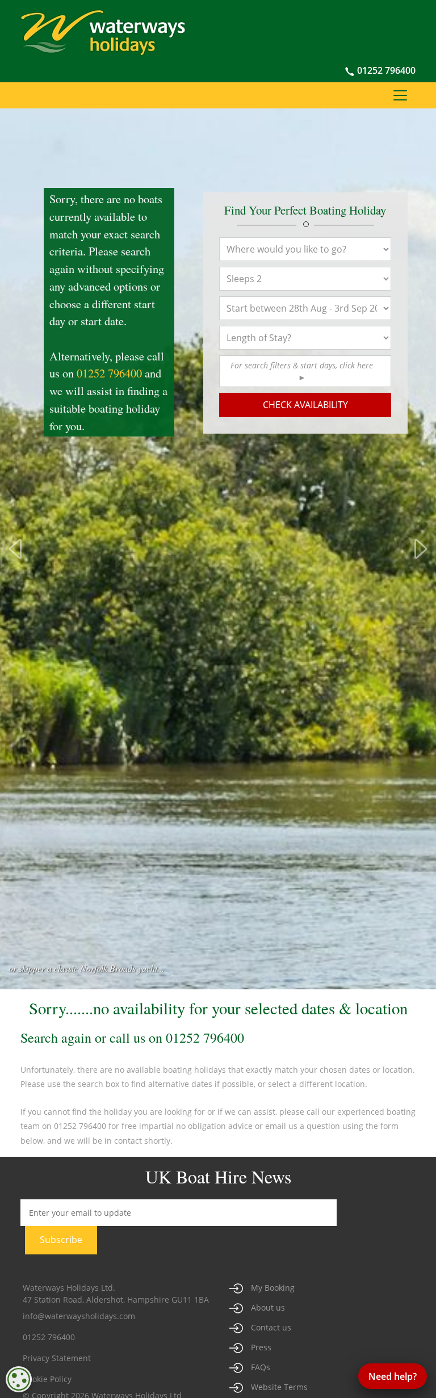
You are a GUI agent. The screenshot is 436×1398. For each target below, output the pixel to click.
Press (261, 1347)
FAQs (260, 1367)
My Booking (273, 1287)
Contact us (271, 1327)
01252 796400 (385, 70)
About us (268, 1307)
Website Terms (279, 1387)
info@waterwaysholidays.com (79, 1316)
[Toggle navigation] (400, 95)
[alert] (19, 1379)
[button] (305, 371)
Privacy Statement (57, 1358)
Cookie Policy (47, 1379)
